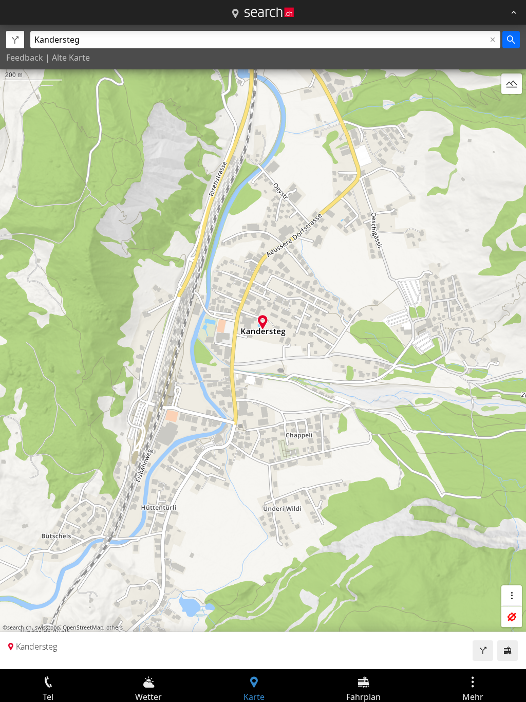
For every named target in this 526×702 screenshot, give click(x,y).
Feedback (24, 57)
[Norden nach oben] (511, 108)
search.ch (19, 627)
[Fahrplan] (507, 650)
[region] (263, 347)
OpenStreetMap (83, 627)
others (114, 627)
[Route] (483, 650)
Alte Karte (71, 57)
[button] (263, 322)
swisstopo (47, 627)
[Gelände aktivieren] (511, 83)
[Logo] (269, 12)
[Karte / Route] (235, 14)
